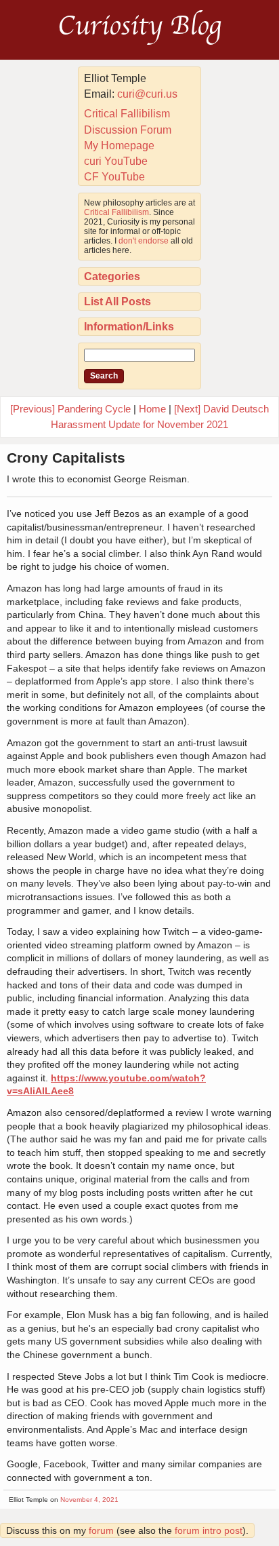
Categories (112, 276)
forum (101, 1530)
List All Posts (117, 301)
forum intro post (208, 1530)
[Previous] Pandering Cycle (70, 408)
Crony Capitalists (66, 457)
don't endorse (144, 241)
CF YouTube (114, 176)
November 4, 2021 (89, 1499)
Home (152, 408)
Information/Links (129, 326)
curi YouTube (116, 161)
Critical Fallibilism (127, 113)
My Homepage (119, 145)
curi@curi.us (147, 94)
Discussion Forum (127, 130)
